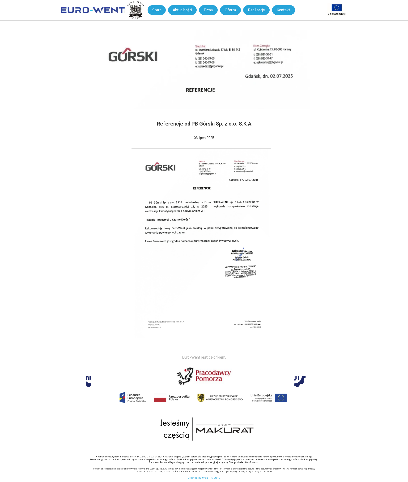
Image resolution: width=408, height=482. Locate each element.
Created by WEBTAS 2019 (204, 477)
